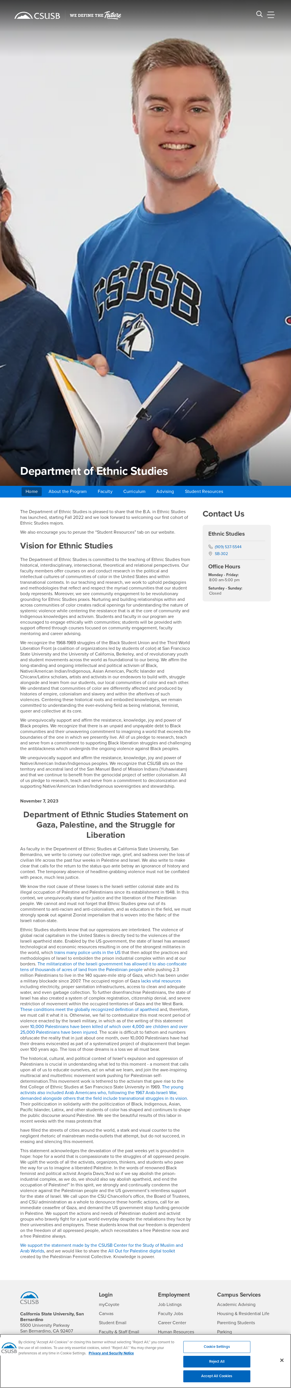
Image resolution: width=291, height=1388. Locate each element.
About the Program (68, 491)
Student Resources (204, 491)
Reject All (217, 1361)
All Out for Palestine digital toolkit (141, 1251)
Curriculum (134, 491)
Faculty (105, 491)
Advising (165, 491)
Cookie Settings (217, 1346)
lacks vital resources (161, 981)
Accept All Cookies (216, 1376)
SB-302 (221, 553)
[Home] (37, 15)
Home (32, 491)
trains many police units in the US (87, 952)
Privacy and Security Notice (111, 1353)
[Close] (282, 1360)
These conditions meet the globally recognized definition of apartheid (89, 1009)
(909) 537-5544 (228, 546)
